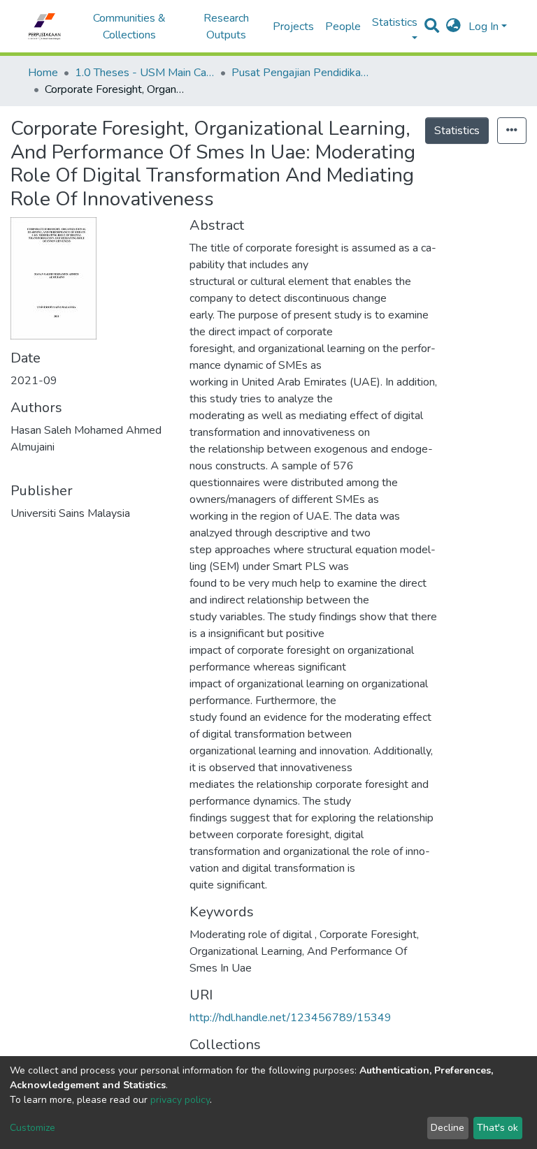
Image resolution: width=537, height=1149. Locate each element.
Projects (293, 26)
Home (43, 72)
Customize (32, 1127)
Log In (483, 26)
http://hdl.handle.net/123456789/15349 (290, 1017)
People (343, 26)
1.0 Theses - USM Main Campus (145, 72)
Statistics (457, 130)
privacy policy (180, 1099)
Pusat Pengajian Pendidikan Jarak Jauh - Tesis (301, 72)
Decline (447, 1127)
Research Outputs (226, 26)
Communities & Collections (129, 26)
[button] (453, 26)
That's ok (497, 1127)
